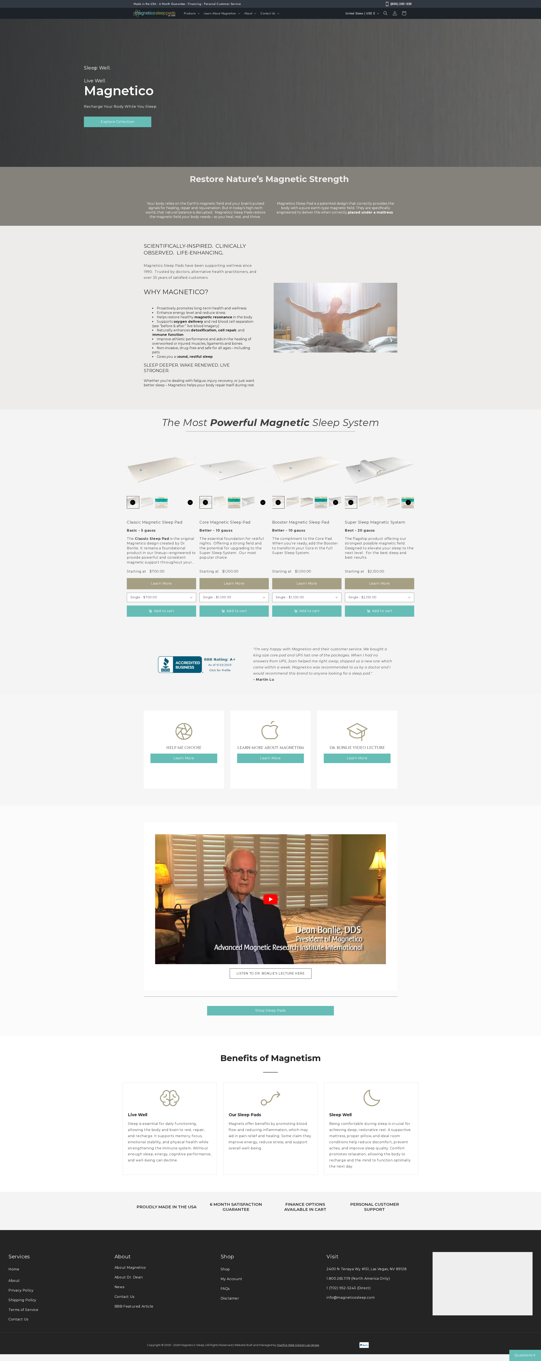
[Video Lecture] (357, 731)
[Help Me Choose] (183, 731)
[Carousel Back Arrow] (132, 502)
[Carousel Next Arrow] (190, 502)
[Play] (270, 899)
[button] (191, 13)
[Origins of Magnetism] (270, 731)
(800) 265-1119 (401, 4)
